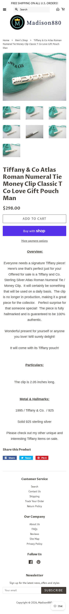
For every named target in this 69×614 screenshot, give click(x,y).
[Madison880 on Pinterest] (38, 562)
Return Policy (34, 506)
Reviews (34, 534)
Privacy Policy (34, 543)
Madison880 (45, 602)
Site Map (34, 538)
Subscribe (53, 590)
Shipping (34, 496)
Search (34, 486)
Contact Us (35, 491)
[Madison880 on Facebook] (31, 562)
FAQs (34, 529)
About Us (34, 524)
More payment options (34, 241)
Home (6, 40)
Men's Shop (21, 40)
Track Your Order (34, 501)
